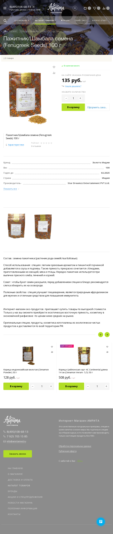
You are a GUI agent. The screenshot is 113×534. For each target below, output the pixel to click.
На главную (15, 468)
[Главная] (5, 31)
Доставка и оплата (20, 479)
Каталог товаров (19, 485)
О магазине (15, 474)
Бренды (12, 491)
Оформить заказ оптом (98, 107)
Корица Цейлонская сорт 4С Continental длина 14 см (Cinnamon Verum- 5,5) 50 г (83, 371)
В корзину (73, 107)
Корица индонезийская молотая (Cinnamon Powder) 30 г (26, 371)
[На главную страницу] (56, 7)
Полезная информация (22, 508)
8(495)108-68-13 (20, 7)
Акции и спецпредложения (25, 497)
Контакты (14, 514)
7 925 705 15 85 (17, 436)
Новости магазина (20, 502)
